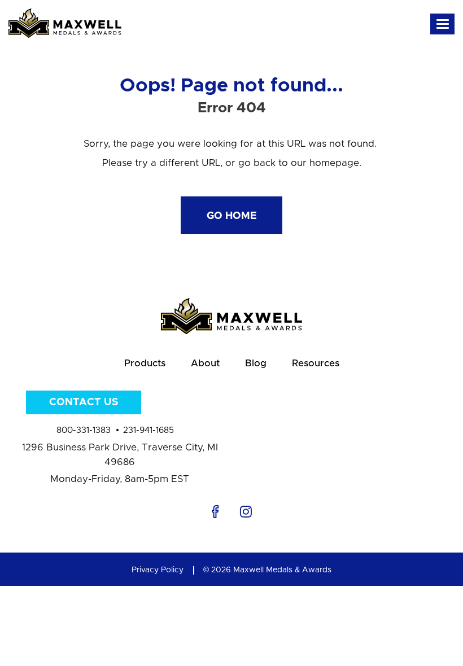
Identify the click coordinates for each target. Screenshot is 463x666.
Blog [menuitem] (256, 363)
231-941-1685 (148, 430)
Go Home (232, 216)
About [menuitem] (205, 363)
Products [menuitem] (144, 363)
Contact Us (83, 402)
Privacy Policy (158, 570)
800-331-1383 (83, 430)
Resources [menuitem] (315, 363)
